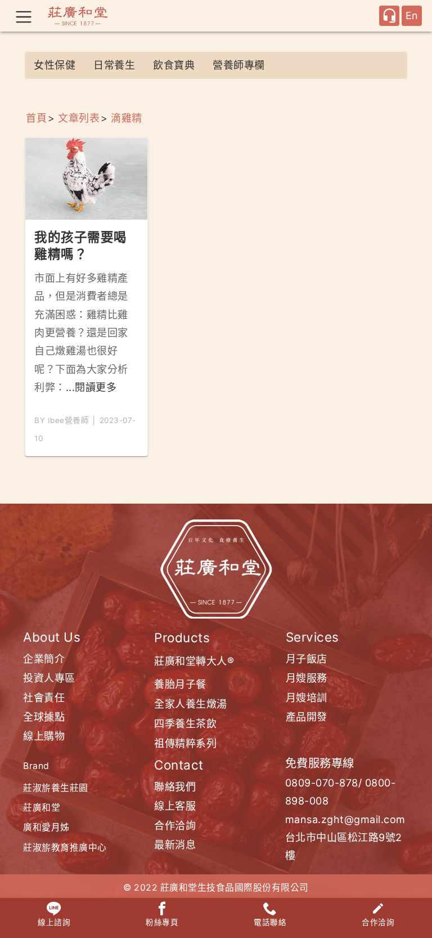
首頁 (36, 118)
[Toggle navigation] (23, 15)
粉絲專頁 (162, 922)
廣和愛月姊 (46, 827)
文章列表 (79, 118)
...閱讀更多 (91, 387)
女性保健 (54, 65)
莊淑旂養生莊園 (55, 788)
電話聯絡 (270, 922)
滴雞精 (126, 118)
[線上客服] (389, 16)
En (412, 15)
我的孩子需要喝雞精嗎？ (80, 245)
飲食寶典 (174, 65)
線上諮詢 (54, 922)
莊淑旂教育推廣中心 (65, 847)
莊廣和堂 (41, 807)
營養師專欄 (239, 65)
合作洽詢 (378, 922)
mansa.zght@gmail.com (345, 819)
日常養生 (114, 65)
